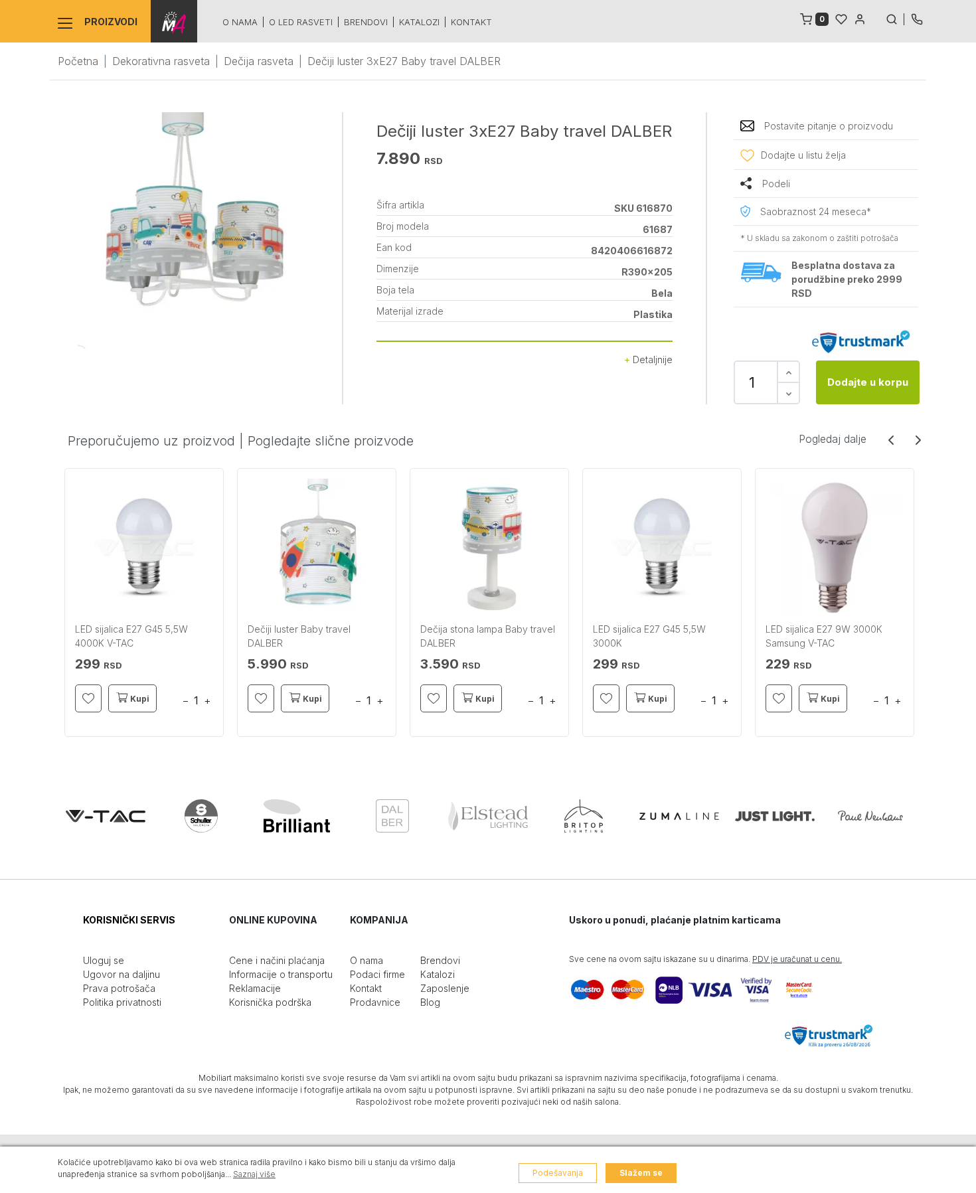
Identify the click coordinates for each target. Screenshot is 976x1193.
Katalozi (419, 22)
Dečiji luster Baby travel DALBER (299, 636)
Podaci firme (377, 974)
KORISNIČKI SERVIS (129, 919)
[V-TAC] (105, 816)
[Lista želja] (841, 18)
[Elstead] (488, 816)
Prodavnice (375, 1002)
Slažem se (641, 1173)
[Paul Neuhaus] (870, 816)
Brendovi (366, 22)
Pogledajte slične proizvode (331, 441)
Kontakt (471, 22)
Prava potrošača (119, 988)
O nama (240, 22)
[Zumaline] (679, 816)
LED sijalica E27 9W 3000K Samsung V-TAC (824, 636)
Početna (78, 61)
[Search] (895, 18)
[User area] (860, 18)
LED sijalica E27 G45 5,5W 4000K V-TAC (131, 636)
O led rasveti (301, 22)
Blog (430, 1002)
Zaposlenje (444, 988)
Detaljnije (651, 359)
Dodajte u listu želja (803, 155)
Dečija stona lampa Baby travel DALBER (487, 636)
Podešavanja (557, 1173)
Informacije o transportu (281, 974)
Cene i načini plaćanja (277, 960)
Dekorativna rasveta (161, 61)
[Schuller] (201, 816)
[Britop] (583, 816)
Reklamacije (255, 988)
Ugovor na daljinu (121, 974)
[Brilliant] (297, 816)
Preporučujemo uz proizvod (151, 441)
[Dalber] (392, 816)
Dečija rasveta (258, 61)
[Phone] (917, 18)
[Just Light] (775, 816)
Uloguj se (103, 960)
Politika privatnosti (122, 1002)
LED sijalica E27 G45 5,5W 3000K (649, 636)
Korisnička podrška (270, 1002)
